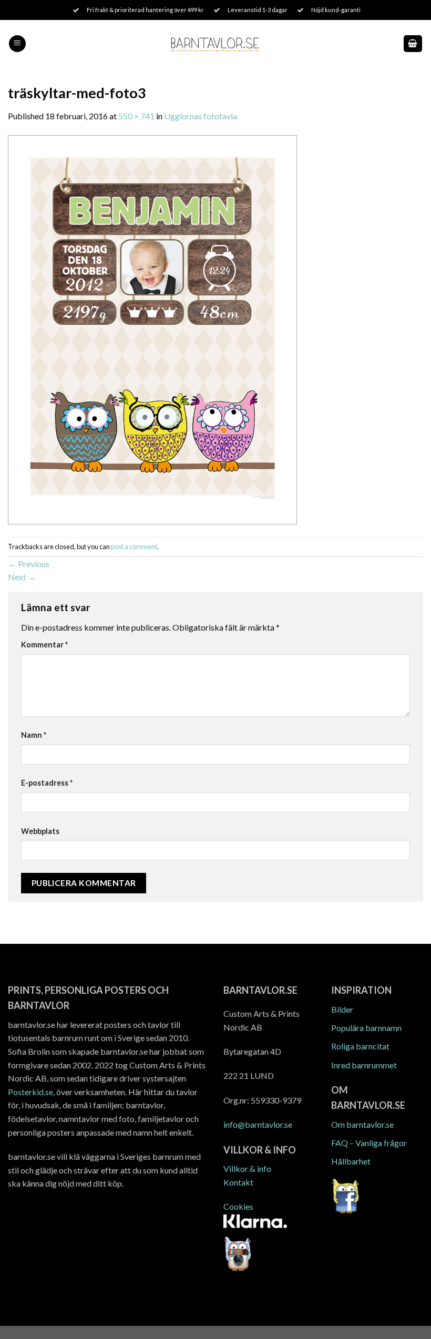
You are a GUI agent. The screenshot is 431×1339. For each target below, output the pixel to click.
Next (22, 577)
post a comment (134, 546)
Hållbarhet (351, 1161)
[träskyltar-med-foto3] (152, 329)
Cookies (238, 1206)
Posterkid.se (30, 1092)
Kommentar (44, 644)
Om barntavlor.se (362, 1124)
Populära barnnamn (366, 1028)
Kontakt (238, 1182)
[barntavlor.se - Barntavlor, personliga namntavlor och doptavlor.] (215, 44)
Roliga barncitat (360, 1046)
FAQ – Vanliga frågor (369, 1143)
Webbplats (40, 831)
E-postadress (47, 782)
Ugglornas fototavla (200, 116)
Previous (28, 564)
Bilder (342, 1009)
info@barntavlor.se (257, 1124)
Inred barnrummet (364, 1065)
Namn (33, 734)
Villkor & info (247, 1168)
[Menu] (17, 44)
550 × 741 (136, 116)
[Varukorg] (413, 44)
